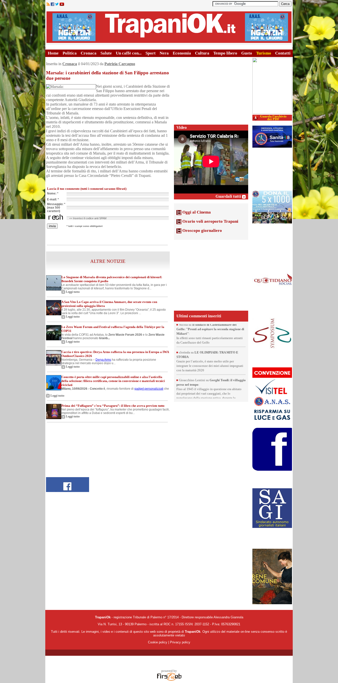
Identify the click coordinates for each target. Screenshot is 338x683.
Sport (150, 53)
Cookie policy (157, 642)
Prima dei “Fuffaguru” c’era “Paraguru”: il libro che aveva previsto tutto (113, 406)
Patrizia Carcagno (119, 64)
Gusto (246, 53)
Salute (106, 53)
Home (53, 53)
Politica (70, 53)
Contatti (282, 53)
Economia (182, 53)
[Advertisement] (211, 89)
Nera (164, 53)
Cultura (202, 53)
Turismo (263, 53)
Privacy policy (180, 642)
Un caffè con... (129, 53)
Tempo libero (225, 53)
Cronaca (89, 53)
